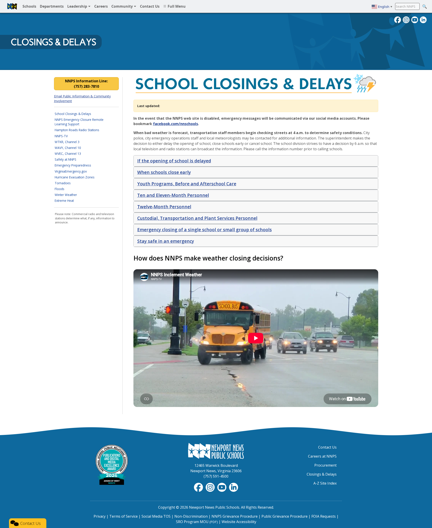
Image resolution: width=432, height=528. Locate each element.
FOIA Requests (323, 516)
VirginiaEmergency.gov (71, 171)
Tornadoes (63, 183)
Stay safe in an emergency (165, 241)
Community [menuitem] (122, 6)
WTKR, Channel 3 (67, 142)
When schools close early (164, 172)
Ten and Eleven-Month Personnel (173, 195)
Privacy (100, 516)
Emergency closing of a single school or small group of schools (204, 230)
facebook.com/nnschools (175, 123)
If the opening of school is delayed (174, 161)
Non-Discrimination (191, 516)
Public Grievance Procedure (284, 516)
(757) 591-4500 (216, 476)
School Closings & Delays (73, 114)
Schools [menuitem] (29, 6)
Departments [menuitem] (52, 6)
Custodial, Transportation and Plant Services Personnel (197, 218)
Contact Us (327, 447)
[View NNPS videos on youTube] (414, 19)
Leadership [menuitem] (77, 6)
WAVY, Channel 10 (68, 148)
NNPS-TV (61, 136)
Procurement (325, 465)
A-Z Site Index (325, 483)
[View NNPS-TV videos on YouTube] (222, 486)
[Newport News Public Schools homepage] (12, 6)
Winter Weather (66, 195)
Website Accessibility (239, 521)
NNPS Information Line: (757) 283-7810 (86, 84)
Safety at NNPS (65, 159)
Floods (59, 189)
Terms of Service (123, 516)
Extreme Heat (64, 200)
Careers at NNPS (322, 456)
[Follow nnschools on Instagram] (406, 19)
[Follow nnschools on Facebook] (397, 19)
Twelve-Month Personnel (164, 207)
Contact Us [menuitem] (150, 6)
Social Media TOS (156, 516)
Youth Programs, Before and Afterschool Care (186, 184)
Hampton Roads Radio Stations (77, 130)
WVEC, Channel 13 (68, 153)
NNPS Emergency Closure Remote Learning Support (79, 121)
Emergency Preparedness (73, 165)
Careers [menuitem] (101, 6)
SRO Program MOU (197, 521)
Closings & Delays (53, 42)
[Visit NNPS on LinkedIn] (423, 19)
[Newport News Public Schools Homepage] (216, 450)
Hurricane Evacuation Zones (74, 177)
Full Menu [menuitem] (176, 6)
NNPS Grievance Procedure (235, 516)
